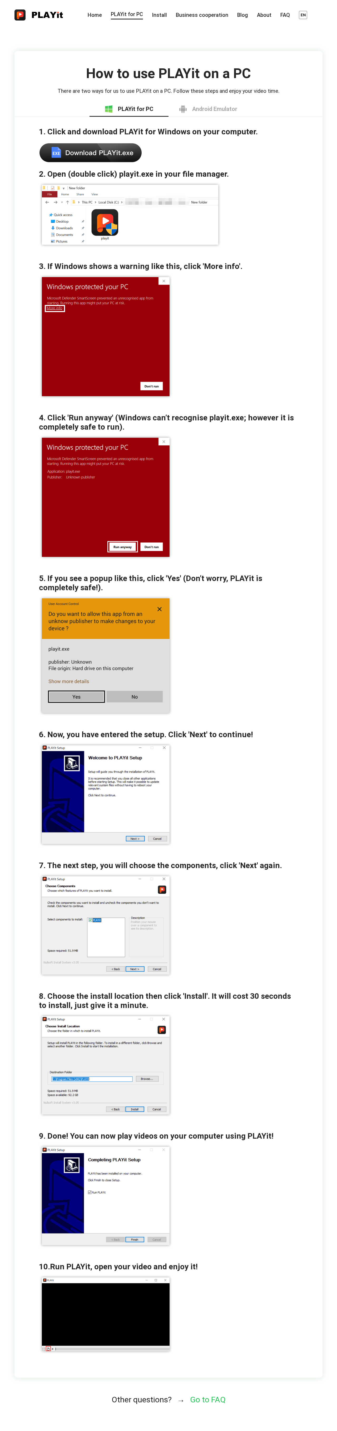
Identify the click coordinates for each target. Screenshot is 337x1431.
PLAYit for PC (127, 14)
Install (159, 15)
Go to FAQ (208, 1399)
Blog (242, 15)
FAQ (285, 15)
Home (95, 15)
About (264, 15)
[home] (42, 15)
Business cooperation (202, 15)
